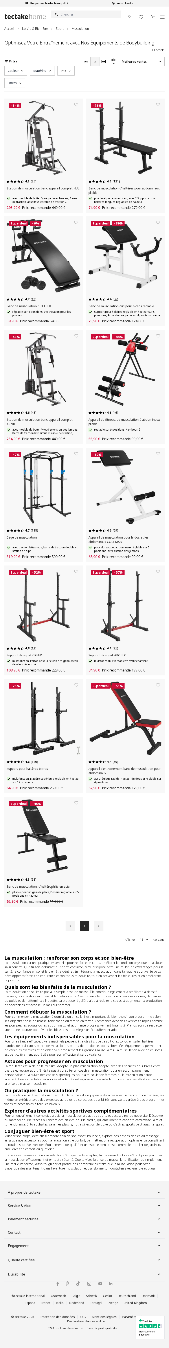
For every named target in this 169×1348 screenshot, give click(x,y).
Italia (60, 1303)
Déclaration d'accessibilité (86, 1321)
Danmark (148, 1296)
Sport (60, 29)
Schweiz (92, 1296)
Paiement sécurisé (23, 1219)
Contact (14, 1232)
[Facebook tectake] (58, 1284)
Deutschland (127, 1296)
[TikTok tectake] (78, 1283)
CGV (83, 1317)
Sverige (113, 1303)
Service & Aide (19, 1205)
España (30, 1303)
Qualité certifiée (21, 1260)
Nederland (76, 1303)
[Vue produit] (94, 61)
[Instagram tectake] (89, 1284)
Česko (107, 1296)
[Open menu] (162, 14)
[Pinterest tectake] (67, 1283)
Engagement (18, 1245)
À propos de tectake (24, 1192)
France (46, 1303)
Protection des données (57, 1317)
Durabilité (16, 1274)
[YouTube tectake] (100, 1283)
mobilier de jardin (144, 1145)
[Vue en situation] (103, 61)
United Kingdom (135, 1303)
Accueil (9, 29)
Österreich (58, 1296)
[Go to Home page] (25, 16)
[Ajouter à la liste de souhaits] (76, 104)
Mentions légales (104, 1317)
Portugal (96, 1303)
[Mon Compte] (129, 17)
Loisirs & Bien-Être (35, 29)
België (76, 1296)
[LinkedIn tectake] (110, 1283)
